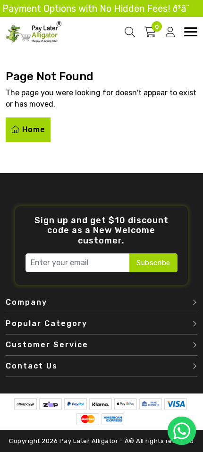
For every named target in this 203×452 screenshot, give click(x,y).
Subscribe (153, 263)
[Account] (170, 32)
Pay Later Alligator (89, 440)
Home (32, 129)
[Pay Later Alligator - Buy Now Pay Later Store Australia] (34, 31)
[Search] (130, 32)
